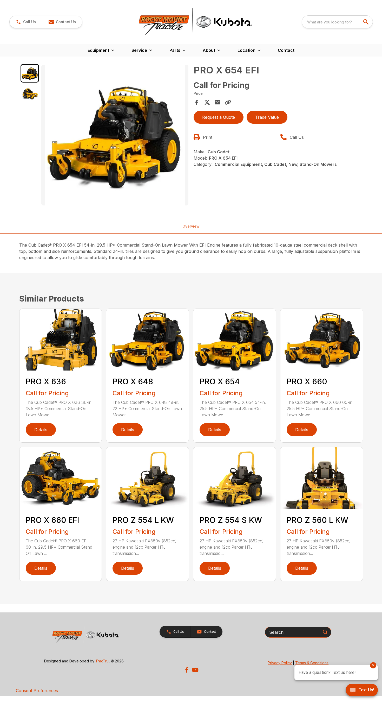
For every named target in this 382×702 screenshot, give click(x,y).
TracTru (102, 661)
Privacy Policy (280, 663)
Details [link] (40, 429)
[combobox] (337, 22)
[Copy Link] (228, 102)
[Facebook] (186, 670)
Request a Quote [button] (218, 117)
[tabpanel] (114, 136)
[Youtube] (195, 670)
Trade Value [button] (267, 117)
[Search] (325, 632)
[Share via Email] (217, 102)
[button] (26, 22)
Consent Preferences (37, 690)
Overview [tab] (191, 226)
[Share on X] (207, 102)
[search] (366, 22)
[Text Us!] (361, 690)
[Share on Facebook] (197, 102)
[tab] (29, 73)
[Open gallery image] (114, 135)
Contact (286, 50)
